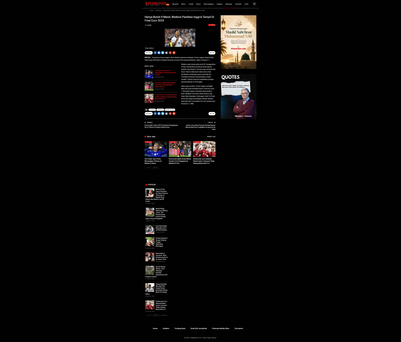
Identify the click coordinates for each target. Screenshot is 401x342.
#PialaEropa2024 (170, 109)
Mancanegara (209, 4)
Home (155, 328)
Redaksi (166, 328)
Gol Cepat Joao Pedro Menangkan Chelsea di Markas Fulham (165, 72)
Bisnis (198, 4)
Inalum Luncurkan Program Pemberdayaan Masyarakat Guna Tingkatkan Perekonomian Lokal (200, 127)
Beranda (175, 4)
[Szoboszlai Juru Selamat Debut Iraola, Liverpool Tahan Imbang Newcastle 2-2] (149, 98)
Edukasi (219, 4)
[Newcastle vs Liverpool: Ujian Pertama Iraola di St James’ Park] (149, 256)
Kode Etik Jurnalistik (199, 328)
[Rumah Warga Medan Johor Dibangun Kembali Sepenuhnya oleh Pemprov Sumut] (149, 270)
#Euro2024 (152, 109)
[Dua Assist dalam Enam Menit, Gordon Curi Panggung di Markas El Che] (149, 86)
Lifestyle (238, 4)
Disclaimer (239, 328)
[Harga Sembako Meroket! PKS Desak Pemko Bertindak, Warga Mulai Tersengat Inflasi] (149, 287)
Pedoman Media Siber (220, 328)
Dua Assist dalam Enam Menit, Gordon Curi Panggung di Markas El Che (165, 84)
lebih (246, 4)
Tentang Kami (179, 328)
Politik (191, 4)
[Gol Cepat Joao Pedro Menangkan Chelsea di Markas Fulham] (149, 74)
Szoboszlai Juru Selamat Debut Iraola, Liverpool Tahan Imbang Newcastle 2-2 (166, 97)
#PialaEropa (160, 109)
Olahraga (229, 4)
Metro (183, 4)
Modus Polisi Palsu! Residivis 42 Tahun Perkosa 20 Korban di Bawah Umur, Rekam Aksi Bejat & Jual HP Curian (156, 195)
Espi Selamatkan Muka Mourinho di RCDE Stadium (161, 228)
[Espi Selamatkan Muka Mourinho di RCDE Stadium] (149, 229)
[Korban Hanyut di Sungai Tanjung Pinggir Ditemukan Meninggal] (149, 241)
